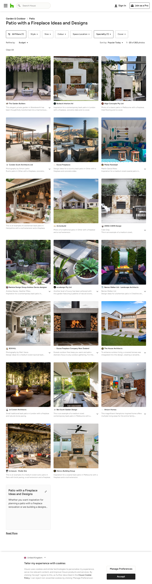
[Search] (19, 6)
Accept (121, 576)
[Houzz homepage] (12, 5)
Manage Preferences (121, 568)
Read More (12, 533)
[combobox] (33, 6)
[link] (16, 18)
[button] (5, 5)
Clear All (10, 50)
